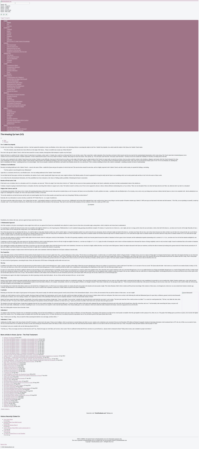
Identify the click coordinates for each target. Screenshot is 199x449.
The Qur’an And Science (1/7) (11, 371)
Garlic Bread (7, 430)
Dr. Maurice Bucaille (9, 399)
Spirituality (8, 76)
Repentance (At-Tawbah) (14, 84)
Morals (6, 93)
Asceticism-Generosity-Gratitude (16, 105)
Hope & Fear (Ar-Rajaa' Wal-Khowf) (17, 79)
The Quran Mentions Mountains (12, 392)
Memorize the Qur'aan (13, 48)
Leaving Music (11, 89)
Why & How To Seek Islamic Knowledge (18, 41)
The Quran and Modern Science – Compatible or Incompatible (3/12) (21, 350)
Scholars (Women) (12, 70)
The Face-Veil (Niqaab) (13, 127)
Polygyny (9, 110)
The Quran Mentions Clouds (11, 393)
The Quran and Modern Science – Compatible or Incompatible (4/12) (21, 349)
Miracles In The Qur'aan (14, 50)
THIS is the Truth (8, 377)
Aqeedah (9, 40)
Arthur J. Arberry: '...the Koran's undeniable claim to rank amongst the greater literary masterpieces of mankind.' (31, 356)
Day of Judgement (12, 58)
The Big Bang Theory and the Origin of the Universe (17, 395)
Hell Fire (9, 62)
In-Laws (9, 117)
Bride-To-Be (10, 113)
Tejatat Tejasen (7, 400)
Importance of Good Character (16, 94)
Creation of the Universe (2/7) (11, 370)
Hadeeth (9, 36)
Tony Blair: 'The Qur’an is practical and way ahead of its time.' (19, 361)
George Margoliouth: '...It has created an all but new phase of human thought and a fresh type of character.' (30, 360)
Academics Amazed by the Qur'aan (17, 52)
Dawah (9, 22)
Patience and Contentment (14, 101)
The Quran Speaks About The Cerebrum (14, 385)
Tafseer (9, 33)
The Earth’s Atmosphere (10, 386)
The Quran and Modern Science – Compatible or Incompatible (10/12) (21, 340)
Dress (6, 125)
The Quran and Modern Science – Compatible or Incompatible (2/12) (21, 351)
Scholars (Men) (11, 69)
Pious (8, 72)
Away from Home (8, 419)
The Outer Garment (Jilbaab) (15, 130)
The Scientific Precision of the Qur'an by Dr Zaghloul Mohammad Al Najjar (22, 375)
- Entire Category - (5, 409)
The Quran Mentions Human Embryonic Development (17, 388)
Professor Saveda (8, 402)
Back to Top (4, 444)
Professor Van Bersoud (9, 337)
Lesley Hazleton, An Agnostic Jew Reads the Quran (16, 374)
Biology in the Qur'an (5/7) (10, 365)
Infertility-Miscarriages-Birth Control (17, 120)
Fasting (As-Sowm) (12, 91)
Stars (6, 64)
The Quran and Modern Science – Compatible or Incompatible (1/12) (21, 353)
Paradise (9, 60)
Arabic (8, 31)
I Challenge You (8, 372)
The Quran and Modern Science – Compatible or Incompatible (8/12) (21, 343)
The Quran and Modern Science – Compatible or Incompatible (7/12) (21, 344)
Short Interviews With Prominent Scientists (14, 378)
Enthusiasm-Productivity (14, 103)
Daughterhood (11, 112)
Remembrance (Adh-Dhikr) (14, 82)
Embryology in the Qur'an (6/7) (11, 364)
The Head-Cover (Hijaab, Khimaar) (17, 129)
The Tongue (10, 100)
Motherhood (10, 124)
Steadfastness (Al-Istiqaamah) (15, 86)
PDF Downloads (11, 45)
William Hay (7, 405)
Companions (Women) (13, 67)
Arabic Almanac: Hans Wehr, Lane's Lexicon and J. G (17, 428)
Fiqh (8, 38)
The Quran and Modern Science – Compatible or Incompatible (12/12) (21, 339)
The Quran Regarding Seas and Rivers (13, 389)
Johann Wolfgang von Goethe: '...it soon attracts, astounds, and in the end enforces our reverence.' (28, 358)
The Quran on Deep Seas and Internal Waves (15, 391)
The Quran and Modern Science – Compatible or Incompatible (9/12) (21, 342)
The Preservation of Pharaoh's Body (12, 381)
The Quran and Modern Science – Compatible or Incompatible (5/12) (21, 347)
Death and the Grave (13, 57)
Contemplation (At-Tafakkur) (15, 77)
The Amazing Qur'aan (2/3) (10, 396)
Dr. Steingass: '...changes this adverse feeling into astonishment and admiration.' (23, 357)
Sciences (6, 28)
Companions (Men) (12, 65)
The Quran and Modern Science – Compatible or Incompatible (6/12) (21, 346)
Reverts (9, 74)
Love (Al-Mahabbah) (13, 81)
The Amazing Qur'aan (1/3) (10, 398)
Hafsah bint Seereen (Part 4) (11, 425)
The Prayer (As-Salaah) (13, 88)
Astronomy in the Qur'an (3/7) (11, 368)
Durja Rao (6, 403)
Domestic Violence (12, 118)
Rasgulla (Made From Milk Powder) (13, 422)
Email (6, 142)
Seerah (9, 34)
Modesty (9, 98)
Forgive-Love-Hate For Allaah (15, 106)
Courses (9, 26)
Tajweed (9, 29)
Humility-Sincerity (12, 96)
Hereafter (7, 53)
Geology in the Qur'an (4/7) (10, 367)
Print (5, 140)
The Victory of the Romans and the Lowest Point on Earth (18, 382)
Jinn (8, 24)
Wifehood (10, 115)
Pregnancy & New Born (13, 122)
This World (10, 55)
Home (5, 21)
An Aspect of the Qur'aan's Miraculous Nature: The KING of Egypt (20, 354)
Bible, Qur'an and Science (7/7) (11, 363)
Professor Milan (8, 379)
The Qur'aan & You (12, 46)
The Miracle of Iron (9, 384)
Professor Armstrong (9, 406)
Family (6, 108)
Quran (6, 43)
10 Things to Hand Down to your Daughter (14, 433)
